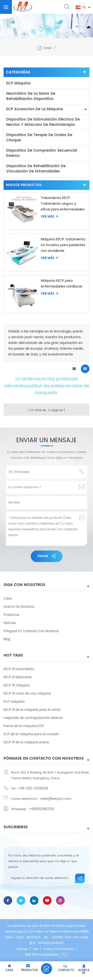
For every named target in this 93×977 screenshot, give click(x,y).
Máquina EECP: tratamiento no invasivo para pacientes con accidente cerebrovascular (63, 245)
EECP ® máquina (17, 685)
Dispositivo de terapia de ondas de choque (39, 137)
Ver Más (47, 216)
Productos (11, 615)
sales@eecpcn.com (55, 798)
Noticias (10, 623)
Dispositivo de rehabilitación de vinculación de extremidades (36, 168)
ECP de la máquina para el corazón (31, 734)
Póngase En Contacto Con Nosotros (31, 631)
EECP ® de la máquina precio (26, 742)
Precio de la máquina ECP (24, 726)
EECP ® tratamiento (19, 669)
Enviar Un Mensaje (46, 969)
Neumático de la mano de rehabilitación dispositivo (30, 96)
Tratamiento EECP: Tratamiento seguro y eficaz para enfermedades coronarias (62, 203)
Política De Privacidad (58, 949)
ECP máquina (18, 83)
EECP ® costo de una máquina (27, 693)
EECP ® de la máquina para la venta (32, 709)
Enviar (43, 556)
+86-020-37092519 (33, 788)
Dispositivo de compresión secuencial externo (41, 153)
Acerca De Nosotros (19, 606)
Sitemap (22, 949)
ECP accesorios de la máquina (34, 109)
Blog (7, 639)
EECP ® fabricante (18, 677)
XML (35, 949)
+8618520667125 (41, 809)
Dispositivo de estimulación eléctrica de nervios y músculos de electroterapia (43, 122)
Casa (47, 47)
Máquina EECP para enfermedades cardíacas (61, 283)
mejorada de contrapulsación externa (33, 718)
